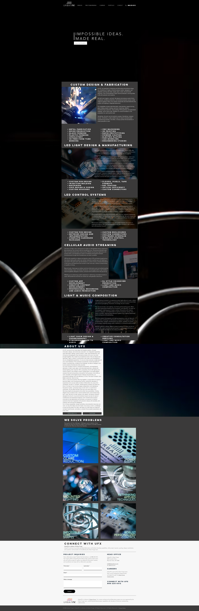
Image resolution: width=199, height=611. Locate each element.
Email (65, 572)
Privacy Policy (122, 608)
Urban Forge (93, 599)
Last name (87, 566)
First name (67, 566)
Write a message (68, 579)
